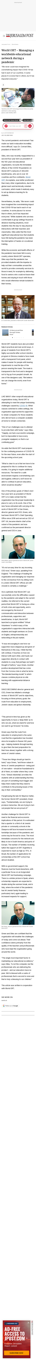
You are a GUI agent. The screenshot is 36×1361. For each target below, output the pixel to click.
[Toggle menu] (4, 36)
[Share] (3, 85)
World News (15, 44)
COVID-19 (23, 406)
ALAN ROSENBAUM (8, 133)
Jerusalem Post (5, 44)
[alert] (16, 1339)
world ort (4, 1000)
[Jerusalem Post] (20, 36)
